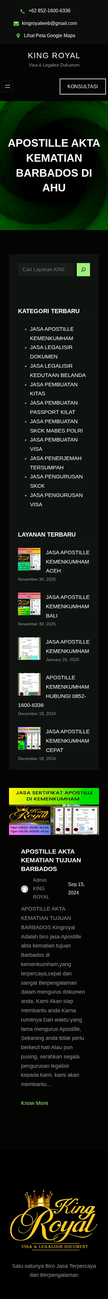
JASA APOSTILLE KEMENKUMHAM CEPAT (68, 741)
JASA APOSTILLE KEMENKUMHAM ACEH (68, 561)
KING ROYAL (54, 55)
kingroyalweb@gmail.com (49, 23)
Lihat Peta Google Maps (49, 35)
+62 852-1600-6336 (49, 10)
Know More (34, 1103)
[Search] (83, 269)
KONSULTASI (83, 86)
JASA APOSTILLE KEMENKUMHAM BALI (68, 606)
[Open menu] (7, 86)
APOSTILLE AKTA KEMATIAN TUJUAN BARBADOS (51, 860)
